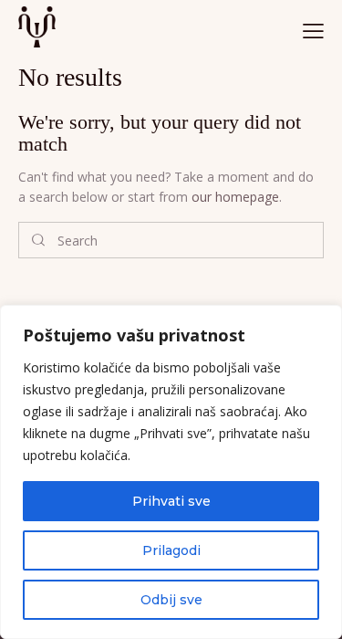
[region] (171, 472)
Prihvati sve (171, 501)
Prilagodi (171, 550)
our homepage (235, 196)
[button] (313, 30)
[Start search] (38, 240)
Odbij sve (171, 600)
